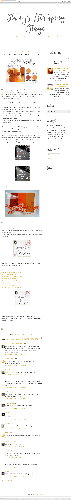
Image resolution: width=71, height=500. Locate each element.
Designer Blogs (39, 494)
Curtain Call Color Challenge (16, 339)
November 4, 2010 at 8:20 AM (16, 467)
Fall (29, 339)
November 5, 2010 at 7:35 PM (16, 476)
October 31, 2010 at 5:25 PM (15, 375)
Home (22, 490)
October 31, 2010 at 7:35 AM (15, 354)
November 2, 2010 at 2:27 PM (16, 437)
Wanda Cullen (9, 403)
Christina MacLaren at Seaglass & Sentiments (15, 270)
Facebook (16, 334)
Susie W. (7, 370)
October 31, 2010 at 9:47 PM (15, 399)
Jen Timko (8, 462)
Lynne (7, 412)
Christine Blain (9, 451)
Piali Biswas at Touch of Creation (11, 283)
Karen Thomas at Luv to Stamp (29, 312)
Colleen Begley (9, 392)
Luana (7, 471)
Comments (52, 158)
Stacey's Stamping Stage (35, 24)
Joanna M (8, 379)
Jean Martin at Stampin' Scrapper (11, 272)
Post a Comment (6, 480)
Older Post (39, 490)
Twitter (22, 334)
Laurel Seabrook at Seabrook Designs (13, 276)
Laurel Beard (9, 442)
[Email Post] (41, 338)
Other (32, 334)
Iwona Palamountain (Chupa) (14, 343)
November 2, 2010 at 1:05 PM (16, 428)
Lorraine (7, 423)
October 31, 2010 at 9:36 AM (15, 365)
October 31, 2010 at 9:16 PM (15, 388)
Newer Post (5, 490)
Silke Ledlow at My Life (8, 285)
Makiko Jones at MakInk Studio (10, 278)
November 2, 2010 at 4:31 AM (16, 419)
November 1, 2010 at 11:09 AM (16, 408)
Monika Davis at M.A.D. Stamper (11, 281)
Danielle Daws (9, 358)
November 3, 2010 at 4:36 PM (16, 458)
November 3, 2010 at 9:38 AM (16, 447)
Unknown (8, 432)
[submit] (69, 58)
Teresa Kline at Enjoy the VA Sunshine (13, 287)
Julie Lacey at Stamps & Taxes (10, 274)
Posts (51, 155)
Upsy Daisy (34, 339)
